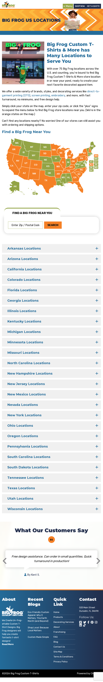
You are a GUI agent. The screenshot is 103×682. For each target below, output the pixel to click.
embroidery (58, 95)
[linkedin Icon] (80, 625)
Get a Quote (93, 6)
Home (56, 612)
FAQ (56, 637)
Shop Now (80, 6)
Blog (56, 642)
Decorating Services (64, 622)
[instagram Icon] (96, 622)
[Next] (98, 561)
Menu (69, 6)
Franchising (59, 632)
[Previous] (5, 561)
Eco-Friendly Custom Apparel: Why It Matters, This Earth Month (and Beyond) (38, 616)
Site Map (58, 651)
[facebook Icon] (88, 622)
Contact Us (59, 647)
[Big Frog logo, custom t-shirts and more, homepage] (8, 3)
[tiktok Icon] (84, 625)
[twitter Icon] (84, 622)
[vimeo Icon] (80, 622)
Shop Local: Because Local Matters (38, 629)
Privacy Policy (61, 661)
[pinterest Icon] (92, 622)
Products (58, 617)
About (57, 627)
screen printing (41, 95)
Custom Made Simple (38, 637)
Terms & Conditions (63, 656)
